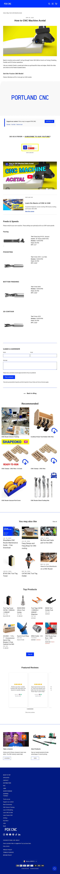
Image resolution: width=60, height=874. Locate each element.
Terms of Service (42, 382)
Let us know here (26, 843)
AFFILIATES (6, 777)
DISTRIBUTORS (7, 783)
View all (55, 521)
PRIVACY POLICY (7, 849)
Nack (4, 826)
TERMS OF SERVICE (8, 852)
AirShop (5, 818)
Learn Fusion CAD (7, 815)
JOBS (4, 788)
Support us (49, 121)
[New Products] (44, 739)
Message (5, 360)
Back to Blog (31, 393)
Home (4, 13)
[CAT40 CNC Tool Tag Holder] (30, 561)
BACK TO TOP (6, 775)
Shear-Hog (37, 236)
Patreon (8, 124)
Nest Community (7, 804)
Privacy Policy (32, 382)
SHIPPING (5, 793)
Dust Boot (5, 820)
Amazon (47, 236)
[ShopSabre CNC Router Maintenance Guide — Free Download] (11, 531)
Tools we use (19, 124)
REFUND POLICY (7, 855)
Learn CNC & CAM (8, 812)
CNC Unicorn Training (8, 807)
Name (4, 352)
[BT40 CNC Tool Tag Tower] (11, 561)
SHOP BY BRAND (7, 791)
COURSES (7, 758)
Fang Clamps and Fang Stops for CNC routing (29, 545)
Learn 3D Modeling (8, 810)
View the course (29, 211)
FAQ (4, 785)
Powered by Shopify (34, 868)
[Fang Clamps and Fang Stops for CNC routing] (30, 533)
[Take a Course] (16, 739)
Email (31, 352)
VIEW (35, 758)
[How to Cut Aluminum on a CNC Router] (49, 557)
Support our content (8, 802)
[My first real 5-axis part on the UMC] (49, 531)
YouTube (13, 124)
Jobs (4, 823)
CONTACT (5, 780)
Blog (8, 13)
